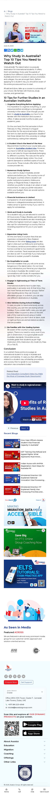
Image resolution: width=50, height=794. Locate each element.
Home (6, 792)
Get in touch (44, 792)
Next (23, 428)
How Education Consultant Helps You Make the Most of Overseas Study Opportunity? (25, 375)
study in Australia (22, 114)
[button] (25, 741)
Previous (14, 428)
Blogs (10, 11)
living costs (31, 242)
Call (19, 792)
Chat (32, 792)
